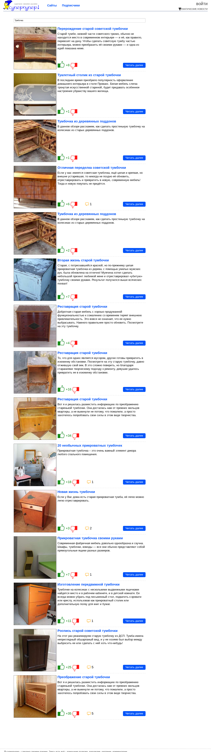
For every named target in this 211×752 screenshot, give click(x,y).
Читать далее (134, 65)
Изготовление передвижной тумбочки (89, 584)
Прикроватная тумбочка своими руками (90, 538)
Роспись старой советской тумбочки (88, 631)
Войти (202, 3)
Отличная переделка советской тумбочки (92, 167)
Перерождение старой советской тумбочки (93, 28)
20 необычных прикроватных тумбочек (90, 445)
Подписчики (71, 5)
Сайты (52, 5)
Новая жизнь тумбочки (76, 492)
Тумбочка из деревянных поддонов (87, 121)
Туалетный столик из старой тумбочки (89, 75)
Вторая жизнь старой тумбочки (83, 260)
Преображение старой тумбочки (84, 677)
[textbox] (80, 20)
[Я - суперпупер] (21, 10)
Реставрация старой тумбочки (82, 306)
